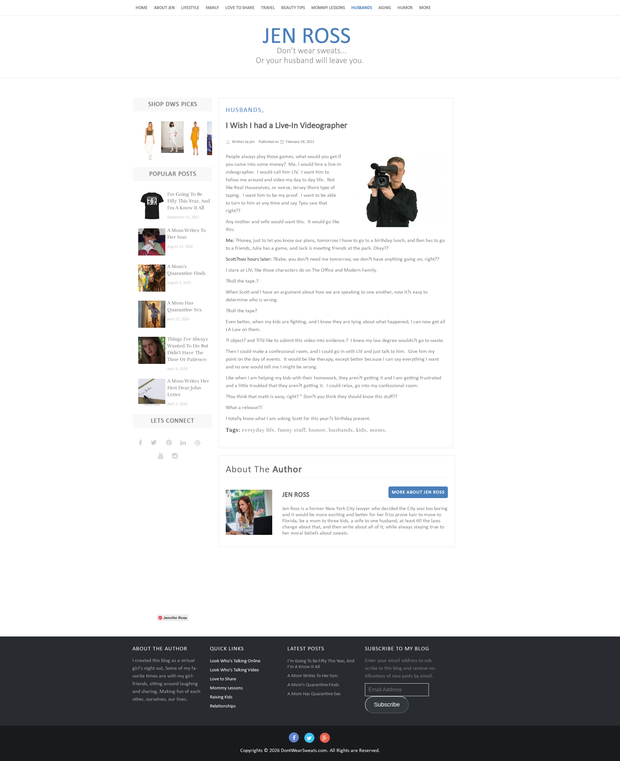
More (425, 7)
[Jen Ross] (309, 64)
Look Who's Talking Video (234, 670)
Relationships (223, 706)
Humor (405, 7)
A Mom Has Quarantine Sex (314, 694)
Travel (268, 7)
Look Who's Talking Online (235, 661)
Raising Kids (221, 697)
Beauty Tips (293, 7)
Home (142, 7)
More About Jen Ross (418, 492)
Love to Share (239, 7)
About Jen (164, 7)
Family (212, 7)
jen (252, 142)
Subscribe (387, 704)
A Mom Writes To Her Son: (312, 676)
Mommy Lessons (328, 7)
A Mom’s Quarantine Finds (313, 685)
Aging (384, 7)
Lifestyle (190, 7)
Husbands (361, 7)
